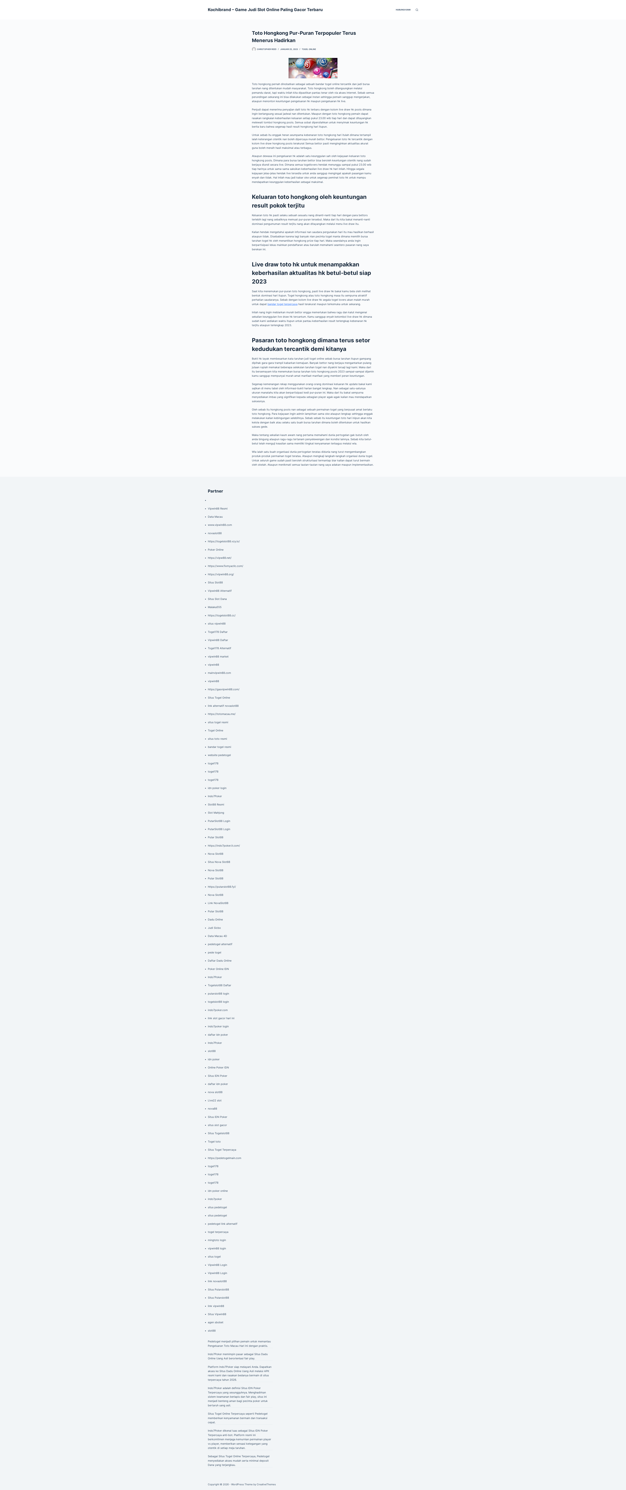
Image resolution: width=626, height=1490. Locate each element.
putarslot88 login (218, 993)
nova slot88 (215, 1092)
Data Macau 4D (217, 936)
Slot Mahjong (216, 812)
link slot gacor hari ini (221, 1018)
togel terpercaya (218, 1232)
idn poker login (217, 788)
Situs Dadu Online (230, 1371)
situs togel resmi (218, 722)
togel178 (213, 763)
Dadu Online (215, 919)
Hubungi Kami (403, 9)
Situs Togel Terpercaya (222, 1149)
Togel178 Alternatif (219, 648)
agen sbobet (215, 1322)
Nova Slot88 (215, 853)
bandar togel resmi (219, 747)
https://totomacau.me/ (222, 714)
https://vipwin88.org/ (221, 574)
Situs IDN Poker (217, 1075)
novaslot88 (215, 533)
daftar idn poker (218, 1034)
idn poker (214, 1059)
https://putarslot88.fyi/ (222, 886)
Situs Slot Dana (217, 599)
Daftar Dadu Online (219, 960)
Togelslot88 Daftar (219, 985)
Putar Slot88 (215, 837)
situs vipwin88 (217, 623)
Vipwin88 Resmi (218, 508)
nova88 (212, 1108)
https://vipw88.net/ (219, 557)
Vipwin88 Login (217, 1264)
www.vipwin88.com (220, 524)
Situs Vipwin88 (217, 1314)
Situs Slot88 (215, 582)
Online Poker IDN (218, 1067)
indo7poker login (218, 1026)
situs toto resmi (217, 738)
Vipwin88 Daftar (218, 640)
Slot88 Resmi (216, 804)
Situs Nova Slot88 (219, 862)
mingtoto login (217, 1240)
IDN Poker (254, 1388)
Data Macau (215, 516)
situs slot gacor (217, 1125)
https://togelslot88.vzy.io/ (224, 541)
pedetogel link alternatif (222, 1223)
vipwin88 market (218, 656)
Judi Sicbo (214, 927)
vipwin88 (213, 664)
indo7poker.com (218, 1010)
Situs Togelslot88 (218, 1133)
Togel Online (309, 49)
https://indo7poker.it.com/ (224, 845)
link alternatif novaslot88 (223, 705)
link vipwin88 (216, 1306)
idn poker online (218, 1190)
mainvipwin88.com (219, 672)
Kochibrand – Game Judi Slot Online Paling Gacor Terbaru (265, 9)
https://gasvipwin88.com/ (223, 689)
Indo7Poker (215, 796)
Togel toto (214, 1141)
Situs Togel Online (219, 697)
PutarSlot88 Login (219, 821)
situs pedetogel (217, 1207)
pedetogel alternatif (220, 944)
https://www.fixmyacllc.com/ (225, 566)
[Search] (417, 10)
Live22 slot (215, 1100)
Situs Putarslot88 (218, 1289)
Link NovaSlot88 (218, 903)
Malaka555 (215, 607)
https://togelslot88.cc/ (222, 615)
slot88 (212, 1051)
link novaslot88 (217, 1281)
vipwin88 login (217, 1248)
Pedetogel (214, 1341)
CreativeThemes (266, 1484)
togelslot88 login (218, 1001)
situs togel (214, 1256)
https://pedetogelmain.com (224, 1158)
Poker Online (216, 549)
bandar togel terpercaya (283, 304)
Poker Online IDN (218, 969)
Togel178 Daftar (218, 631)
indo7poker (215, 1199)
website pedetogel (219, 755)
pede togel (214, 952)
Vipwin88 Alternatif (220, 590)
